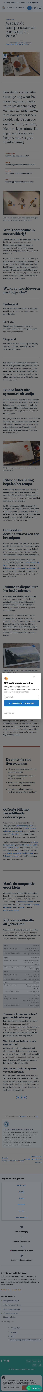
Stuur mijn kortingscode (21, 703)
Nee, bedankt (9, 713)
